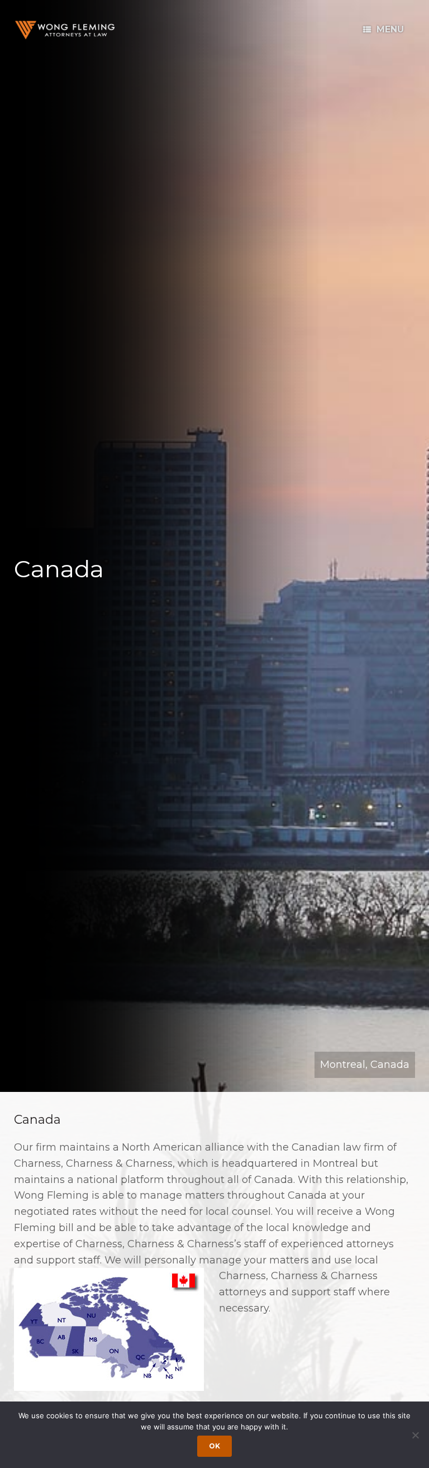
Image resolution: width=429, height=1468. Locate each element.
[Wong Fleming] (64, 30)
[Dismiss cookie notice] (415, 1435)
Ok (214, 1446)
